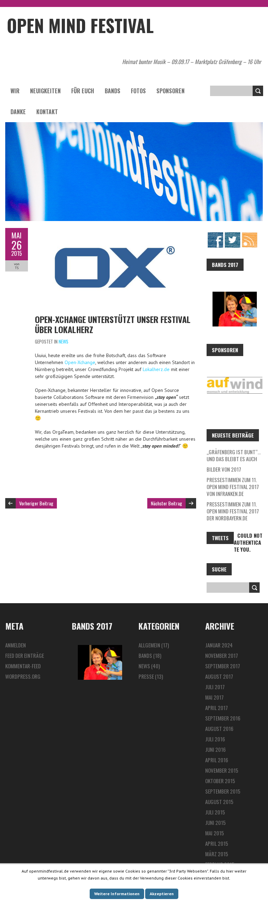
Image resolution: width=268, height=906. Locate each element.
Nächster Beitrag (166, 503)
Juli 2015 (215, 812)
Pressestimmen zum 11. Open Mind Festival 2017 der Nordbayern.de (233, 511)
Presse (146, 676)
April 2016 (216, 760)
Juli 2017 (215, 687)
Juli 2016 (215, 739)
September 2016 (222, 718)
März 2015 (216, 854)
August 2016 (219, 728)
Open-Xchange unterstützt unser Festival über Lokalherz (113, 324)
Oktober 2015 (220, 781)
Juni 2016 (215, 749)
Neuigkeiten (45, 91)
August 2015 (219, 801)
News (63, 341)
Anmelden (15, 645)
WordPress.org (22, 676)
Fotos (138, 91)
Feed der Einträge (24, 655)
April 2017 (216, 707)
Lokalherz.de (156, 369)
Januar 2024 (219, 645)
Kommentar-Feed (23, 666)
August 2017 (219, 676)
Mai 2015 (214, 833)
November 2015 (221, 770)
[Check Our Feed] (249, 235)
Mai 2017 (214, 697)
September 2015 (222, 791)
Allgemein (149, 645)
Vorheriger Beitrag (36, 503)
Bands (112, 91)
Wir (15, 91)
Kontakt (47, 112)
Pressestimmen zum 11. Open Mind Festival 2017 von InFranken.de (233, 486)
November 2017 (221, 655)
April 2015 (216, 843)
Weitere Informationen (117, 893)
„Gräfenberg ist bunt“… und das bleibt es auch (234, 455)
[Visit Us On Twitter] (232, 235)
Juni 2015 (215, 822)
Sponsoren (170, 91)
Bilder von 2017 (224, 469)
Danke (18, 112)
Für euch (82, 91)
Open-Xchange (80, 362)
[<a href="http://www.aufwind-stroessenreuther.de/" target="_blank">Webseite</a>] (235, 385)
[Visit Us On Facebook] (215, 235)
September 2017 (222, 666)
